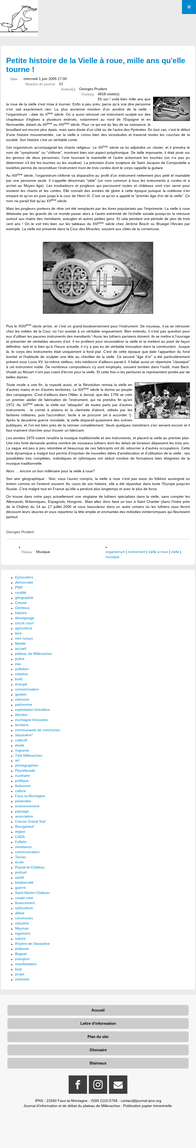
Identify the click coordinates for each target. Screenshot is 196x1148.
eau (18, 664)
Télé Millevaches (28, 755)
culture (20, 791)
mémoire (22, 699)
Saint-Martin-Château (32, 893)
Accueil (98, 1010)
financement (25, 903)
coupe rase (24, 898)
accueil (20, 648)
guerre (20, 888)
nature (20, 938)
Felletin (21, 842)
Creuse (21, 603)
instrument (136, 552)
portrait (21, 872)
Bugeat (21, 954)
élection (21, 715)
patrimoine (23, 704)
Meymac (22, 928)
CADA (20, 837)
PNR (18, 587)
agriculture (23, 628)
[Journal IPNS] (19, 7)
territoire (22, 725)
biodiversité (24, 882)
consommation (27, 689)
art (17, 760)
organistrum (115, 552)
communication (27, 852)
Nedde (20, 643)
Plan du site (98, 1036)
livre (18, 633)
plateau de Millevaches (33, 654)
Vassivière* (24, 735)
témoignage (24, 618)
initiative (21, 674)
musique (112, 557)
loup (18, 969)
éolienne (22, 949)
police (19, 659)
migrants (22, 750)
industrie (22, 923)
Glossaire (98, 1050)
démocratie (24, 582)
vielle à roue (158, 552)
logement (22, 933)
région (20, 831)
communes (24, 918)
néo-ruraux (24, 638)
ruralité (20, 592)
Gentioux (22, 608)
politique (22, 781)
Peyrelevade (25, 770)
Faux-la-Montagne (30, 796)
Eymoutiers (24, 577)
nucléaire (22, 775)
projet (19, 974)
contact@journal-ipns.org (141, 1101)
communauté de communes (37, 730)
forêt (18, 679)
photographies (26, 765)
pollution (22, 669)
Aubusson (23, 786)
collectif (21, 740)
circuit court (24, 623)
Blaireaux (98, 1063)
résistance (23, 847)
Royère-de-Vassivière (32, 944)
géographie (24, 598)
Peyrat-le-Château (30, 867)
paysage (22, 811)
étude (19, 745)
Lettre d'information (98, 1023)
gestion (21, 694)
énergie (21, 684)
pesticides (23, 801)
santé (19, 877)
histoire (21, 613)
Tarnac (20, 857)
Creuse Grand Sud (30, 821)
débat (19, 913)
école (19, 862)
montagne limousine (31, 720)
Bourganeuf (24, 826)
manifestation (26, 964)
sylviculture (24, 908)
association (24, 816)
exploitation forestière (32, 710)
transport (22, 959)
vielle (175, 552)
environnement (27, 806)
